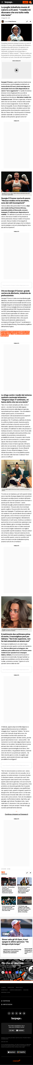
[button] (30, 21)
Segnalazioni (11, 987)
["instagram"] (6, 972)
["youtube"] (10, 972)
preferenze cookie (5, 992)
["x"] (13, 972)
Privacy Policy (19, 987)
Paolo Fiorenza (12, 21)
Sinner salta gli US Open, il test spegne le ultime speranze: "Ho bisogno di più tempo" (15, 941)
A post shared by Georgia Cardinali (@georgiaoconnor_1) (17, 285)
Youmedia (3, 987)
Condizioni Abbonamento (16, 989)
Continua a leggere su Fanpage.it (16, 814)
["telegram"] (20, 972)
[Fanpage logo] (9, 2)
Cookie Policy (4, 989)
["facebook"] (17, 972)
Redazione (25, 989)
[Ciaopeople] (16, 1061)
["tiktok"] (3, 972)
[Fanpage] (16, 1018)
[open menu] (2, 2)
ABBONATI (25, 2)
